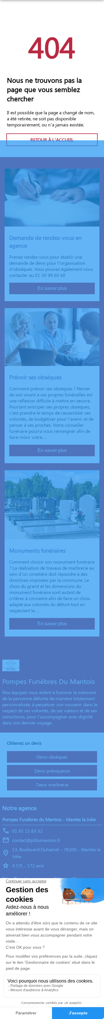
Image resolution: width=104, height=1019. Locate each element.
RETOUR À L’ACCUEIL (52, 140)
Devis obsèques (52, 757)
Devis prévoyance (52, 771)
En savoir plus (52, 288)
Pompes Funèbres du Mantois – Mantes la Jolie (49, 819)
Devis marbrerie (52, 784)
